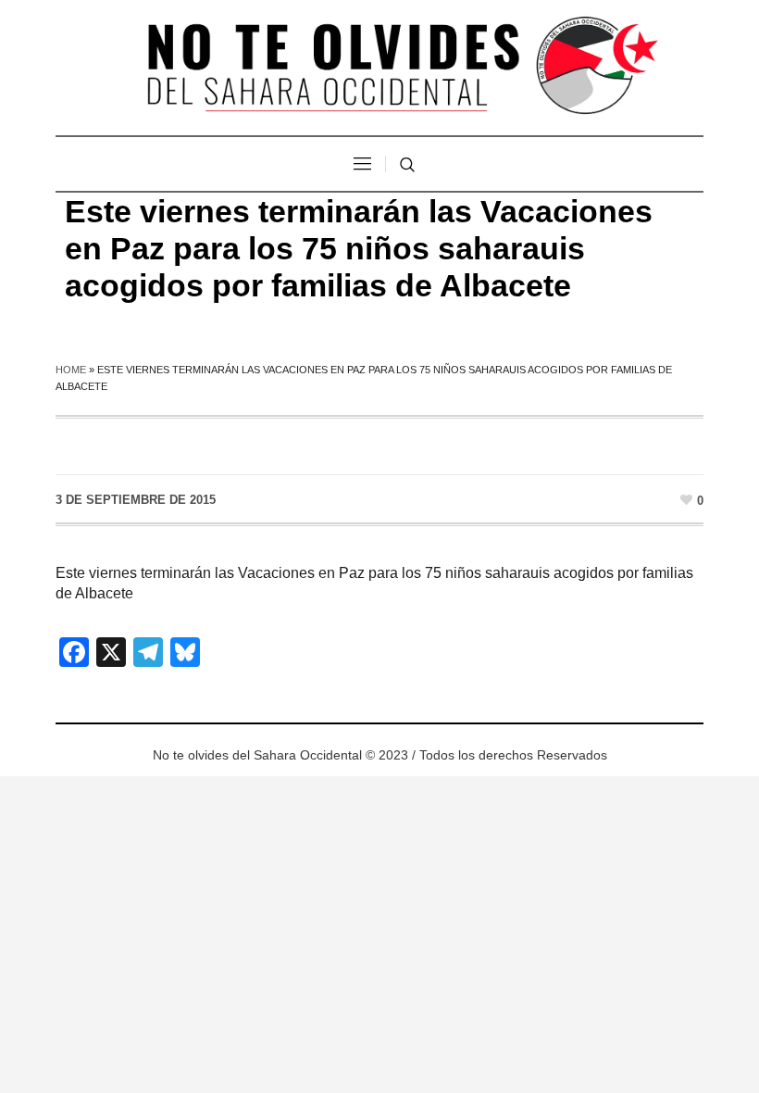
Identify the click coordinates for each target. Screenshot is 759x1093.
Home (71, 369)
